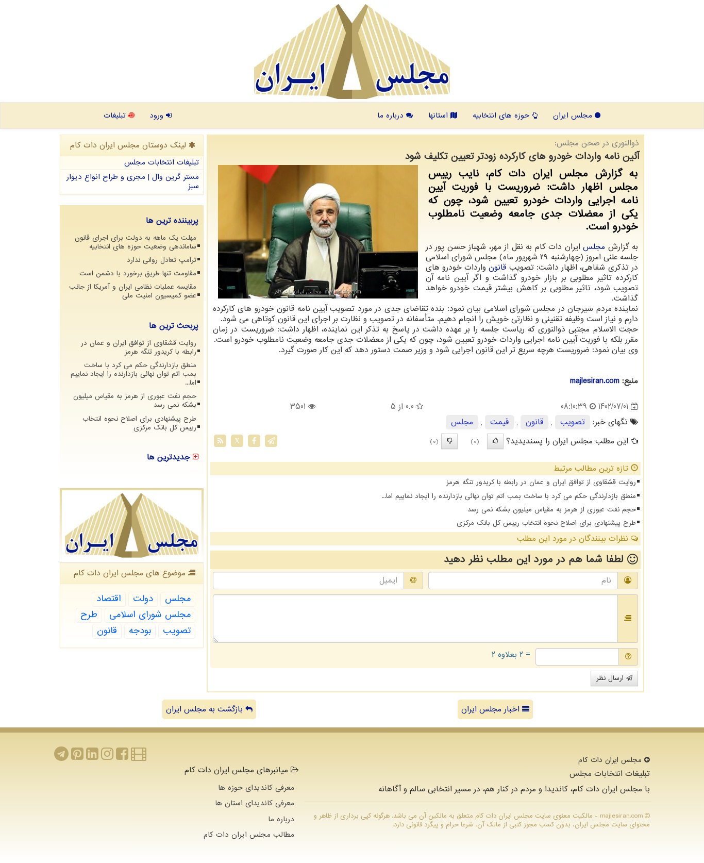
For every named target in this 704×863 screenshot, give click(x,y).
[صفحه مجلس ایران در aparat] (138, 757)
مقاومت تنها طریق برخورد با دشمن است (137, 273)
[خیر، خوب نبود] (449, 441)
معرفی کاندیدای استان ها (254, 803)
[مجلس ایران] (352, 51)
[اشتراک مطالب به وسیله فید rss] (220, 441)
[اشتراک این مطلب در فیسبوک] (254, 441)
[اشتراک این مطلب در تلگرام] (271, 441)
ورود (157, 115)
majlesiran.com (594, 381)
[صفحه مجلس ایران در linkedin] (92, 757)
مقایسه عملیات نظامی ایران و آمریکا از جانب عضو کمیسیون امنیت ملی (132, 291)
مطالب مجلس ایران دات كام (249, 834)
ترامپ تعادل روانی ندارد (161, 260)
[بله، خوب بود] (495, 441)
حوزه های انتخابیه (502, 115)
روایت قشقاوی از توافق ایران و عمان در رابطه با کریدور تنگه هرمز (541, 482)
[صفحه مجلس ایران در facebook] (122, 757)
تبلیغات (116, 115)
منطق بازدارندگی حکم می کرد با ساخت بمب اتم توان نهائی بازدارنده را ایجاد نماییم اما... (508, 496)
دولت (143, 599)
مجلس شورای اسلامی (150, 615)
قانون (497, 267)
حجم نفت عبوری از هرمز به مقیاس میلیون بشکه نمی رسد (551, 510)
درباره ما (391, 115)
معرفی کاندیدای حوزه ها (256, 787)
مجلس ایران (574, 115)
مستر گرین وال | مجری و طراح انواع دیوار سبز (132, 181)
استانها (439, 115)
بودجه (140, 631)
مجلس (594, 247)
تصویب (572, 422)
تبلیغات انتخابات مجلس (161, 162)
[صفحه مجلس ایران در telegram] (61, 757)
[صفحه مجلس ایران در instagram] (107, 757)
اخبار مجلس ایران (491, 709)
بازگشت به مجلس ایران (205, 709)
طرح (88, 615)
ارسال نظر (611, 678)
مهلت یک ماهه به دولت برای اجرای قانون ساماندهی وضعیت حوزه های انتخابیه (135, 242)
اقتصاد (108, 599)
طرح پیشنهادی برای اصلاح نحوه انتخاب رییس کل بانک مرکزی (546, 523)
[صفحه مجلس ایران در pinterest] (77, 757)
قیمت (499, 422)
